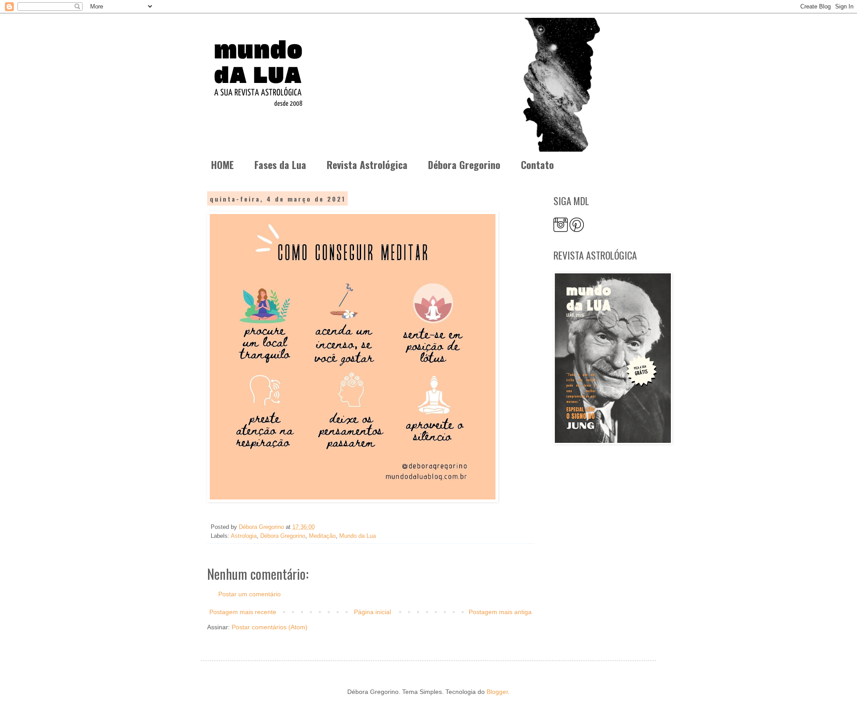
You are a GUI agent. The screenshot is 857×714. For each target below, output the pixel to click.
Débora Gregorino (464, 164)
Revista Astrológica (367, 164)
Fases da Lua (280, 164)
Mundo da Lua (357, 536)
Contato (537, 164)
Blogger (497, 691)
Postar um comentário (249, 594)
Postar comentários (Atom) (270, 627)
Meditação (322, 536)
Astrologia (244, 536)
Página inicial (372, 611)
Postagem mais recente (242, 611)
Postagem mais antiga (500, 611)
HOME (222, 164)
